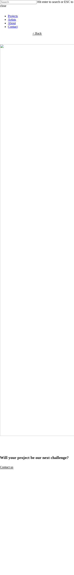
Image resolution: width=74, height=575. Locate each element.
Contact (13, 26)
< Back (37, 33)
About (12, 23)
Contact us (6, 467)
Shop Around (8, 9)
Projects (13, 16)
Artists (12, 19)
